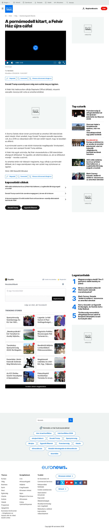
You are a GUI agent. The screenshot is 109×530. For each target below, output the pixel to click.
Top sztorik (79, 106)
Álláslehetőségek (43, 501)
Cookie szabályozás (45, 490)
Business (4, 484)
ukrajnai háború (37, 438)
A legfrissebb (24, 487)
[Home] (5, 16)
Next (3, 490)
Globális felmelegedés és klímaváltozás (62, 448)
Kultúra (3, 499)
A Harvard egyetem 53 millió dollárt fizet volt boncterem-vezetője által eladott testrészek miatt (32, 199)
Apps (21, 493)
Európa (3, 479)
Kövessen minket (25, 490)
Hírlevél (61, 489)
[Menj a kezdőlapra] (9, 9)
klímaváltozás (37, 448)
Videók (3, 502)
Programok (5, 505)
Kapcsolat (41, 498)
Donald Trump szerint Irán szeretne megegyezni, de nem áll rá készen (29, 193)
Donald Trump (13, 207)
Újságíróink (5, 508)
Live (104, 8)
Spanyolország (71, 438)
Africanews (23, 499)
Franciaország (64, 443)
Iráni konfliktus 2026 (65, 433)
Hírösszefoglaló (24, 481)
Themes (4, 475)
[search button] (67, 2)
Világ (15, 16)
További (40, 475)
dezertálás (54, 453)
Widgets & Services (26, 496)
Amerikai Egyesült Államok (27, 16)
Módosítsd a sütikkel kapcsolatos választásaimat (45, 511)
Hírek (10, 16)
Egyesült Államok (30, 207)
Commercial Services (45, 481)
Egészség (4, 493)
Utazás (78, 443)
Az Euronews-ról (43, 479)
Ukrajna (31, 443)
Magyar (6, 2)
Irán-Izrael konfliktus (44, 433)
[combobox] (78, 2)
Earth (3, 487)
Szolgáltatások (24, 475)
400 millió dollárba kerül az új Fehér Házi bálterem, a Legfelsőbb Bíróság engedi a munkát (32, 187)
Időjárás (22, 484)
